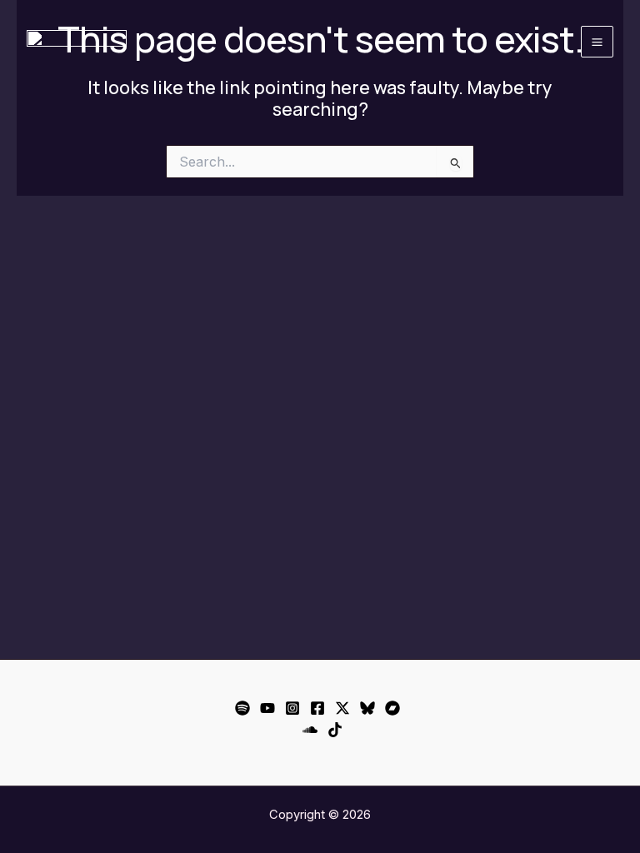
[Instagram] (292, 708)
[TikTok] (335, 729)
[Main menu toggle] (597, 42)
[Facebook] (317, 708)
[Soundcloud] (310, 729)
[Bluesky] (367, 708)
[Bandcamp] (392, 708)
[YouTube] (267, 708)
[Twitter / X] (342, 708)
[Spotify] (242, 708)
